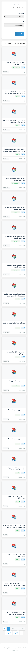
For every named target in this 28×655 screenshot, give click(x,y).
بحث (18, 34)
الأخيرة (9, 633)
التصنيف (21, 22)
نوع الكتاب (20, 13)
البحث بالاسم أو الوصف (17, 4)
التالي (16, 633)
